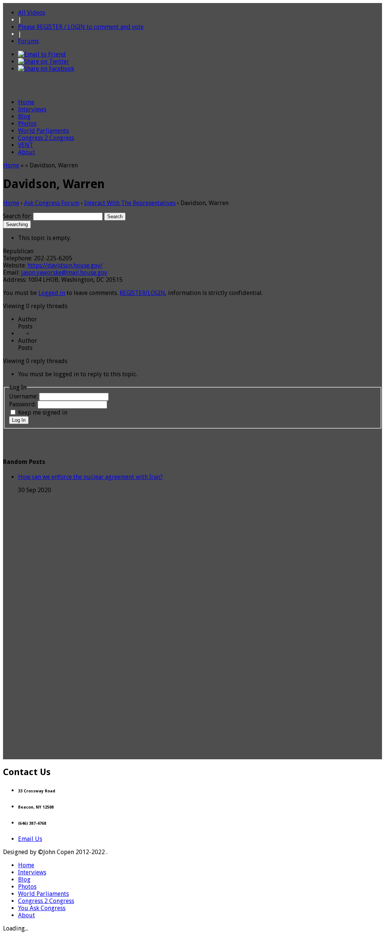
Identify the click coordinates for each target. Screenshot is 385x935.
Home (26, 102)
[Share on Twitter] (43, 61)
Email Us (30, 838)
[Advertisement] (192, 742)
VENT (25, 145)
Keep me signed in (42, 412)
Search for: (17, 216)
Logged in (51, 292)
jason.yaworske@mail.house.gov (64, 272)
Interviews (32, 109)
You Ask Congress (41, 908)
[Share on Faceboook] (46, 68)
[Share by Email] (42, 54)
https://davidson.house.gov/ (65, 265)
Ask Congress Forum (51, 203)
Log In (19, 420)
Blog (24, 116)
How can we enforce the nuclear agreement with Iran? (90, 476)
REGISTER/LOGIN (142, 292)
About (26, 152)
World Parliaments (43, 130)
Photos (27, 123)
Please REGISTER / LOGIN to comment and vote (81, 26)
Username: (24, 396)
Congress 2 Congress (46, 137)
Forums (28, 41)
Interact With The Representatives (130, 203)
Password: (23, 404)
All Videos (31, 12)
